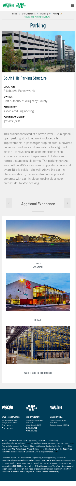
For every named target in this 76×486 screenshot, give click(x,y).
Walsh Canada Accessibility (47, 471)
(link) (28, 443)
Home (14, 13)
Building (44, 13)
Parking (55, 13)
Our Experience (28, 13)
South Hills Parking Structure (37, 16)
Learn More (38, 240)
